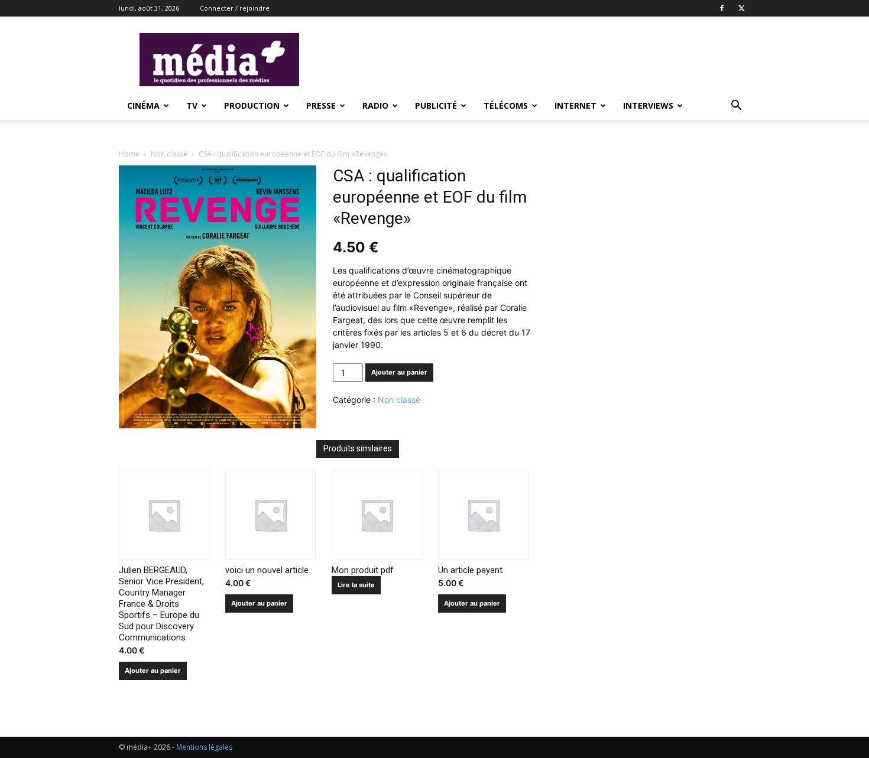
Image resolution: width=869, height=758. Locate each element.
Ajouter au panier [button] (153, 670)
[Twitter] (741, 8)
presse (321, 105)
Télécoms (506, 105)
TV (191, 105)
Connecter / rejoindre (235, 8)
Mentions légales (204, 747)
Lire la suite (356, 585)
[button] (736, 106)
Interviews (648, 105)
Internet (575, 105)
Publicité (436, 105)
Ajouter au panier (399, 372)
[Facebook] (722, 8)
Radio (375, 105)
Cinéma (143, 105)
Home (129, 154)
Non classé (169, 154)
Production (252, 105)
